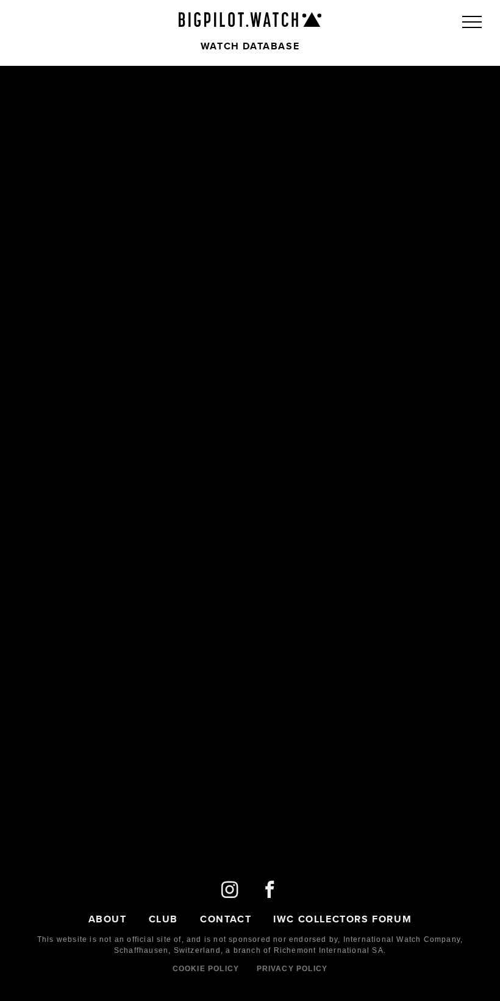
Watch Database (250, 46)
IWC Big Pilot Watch (250, 19)
